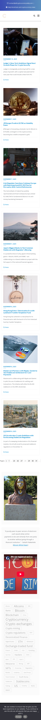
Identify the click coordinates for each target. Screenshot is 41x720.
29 (29, 461)
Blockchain (12, 615)
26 (18, 461)
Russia (8, 672)
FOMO (16, 650)
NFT (28, 664)
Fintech (8, 650)
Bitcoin (20, 610)
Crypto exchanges (19, 624)
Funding (32, 650)
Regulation (28, 668)
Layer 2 (21, 659)
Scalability (17, 672)
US (16, 686)
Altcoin (8, 606)
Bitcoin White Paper (20, 545)
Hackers (18, 654)
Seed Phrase (27, 672)
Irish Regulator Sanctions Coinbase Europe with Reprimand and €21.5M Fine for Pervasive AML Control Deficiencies (19, 185)
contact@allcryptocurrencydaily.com (21, 3)
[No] (38, 712)
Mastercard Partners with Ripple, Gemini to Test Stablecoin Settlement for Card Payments (20, 373)
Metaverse (10, 663)
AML (29, 606)
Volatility (24, 686)
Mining (21, 664)
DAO (31, 632)
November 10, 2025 (10, 59)
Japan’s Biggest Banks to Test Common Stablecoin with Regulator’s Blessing (18, 249)
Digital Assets (10, 642)
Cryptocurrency (17, 619)
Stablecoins (23, 681)
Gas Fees (8, 655)
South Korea (23, 677)
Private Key (18, 668)
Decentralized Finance (16, 637)
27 (21, 461)
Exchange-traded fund (19, 646)
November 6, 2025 (9, 307)
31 (36, 461)
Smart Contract (10, 677)
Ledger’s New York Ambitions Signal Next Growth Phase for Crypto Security (19, 64)
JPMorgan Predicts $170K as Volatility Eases (18, 124)
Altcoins (19, 606)
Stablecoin (9, 681)
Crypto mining (13, 628)
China (24, 615)
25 (14, 461)
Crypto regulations (15, 632)
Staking (8, 686)
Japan (7, 659)
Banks (8, 610)
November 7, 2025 (9, 119)
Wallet (33, 686)
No (25, 717)
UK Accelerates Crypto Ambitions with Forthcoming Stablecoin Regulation (18, 436)
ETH (20, 641)
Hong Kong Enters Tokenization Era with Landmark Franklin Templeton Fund (19, 312)
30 (33, 461)
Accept (18, 717)
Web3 (8, 690)
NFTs (8, 668)
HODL (28, 655)
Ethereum (30, 642)
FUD (23, 650)
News (7, 80)
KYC (14, 659)
